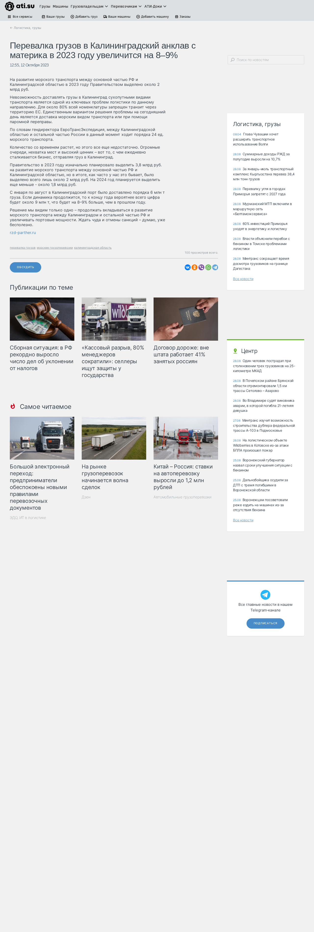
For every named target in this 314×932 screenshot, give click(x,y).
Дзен (86, 497)
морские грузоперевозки (55, 247)
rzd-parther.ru (23, 232)
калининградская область (93, 247)
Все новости (243, 279)
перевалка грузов (23, 247)
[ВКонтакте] (188, 267)
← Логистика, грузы (25, 28)
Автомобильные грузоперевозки (182, 497)
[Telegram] (215, 267)
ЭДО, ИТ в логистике (28, 517)
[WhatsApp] (208, 267)
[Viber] (201, 267)
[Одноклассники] (194, 267)
